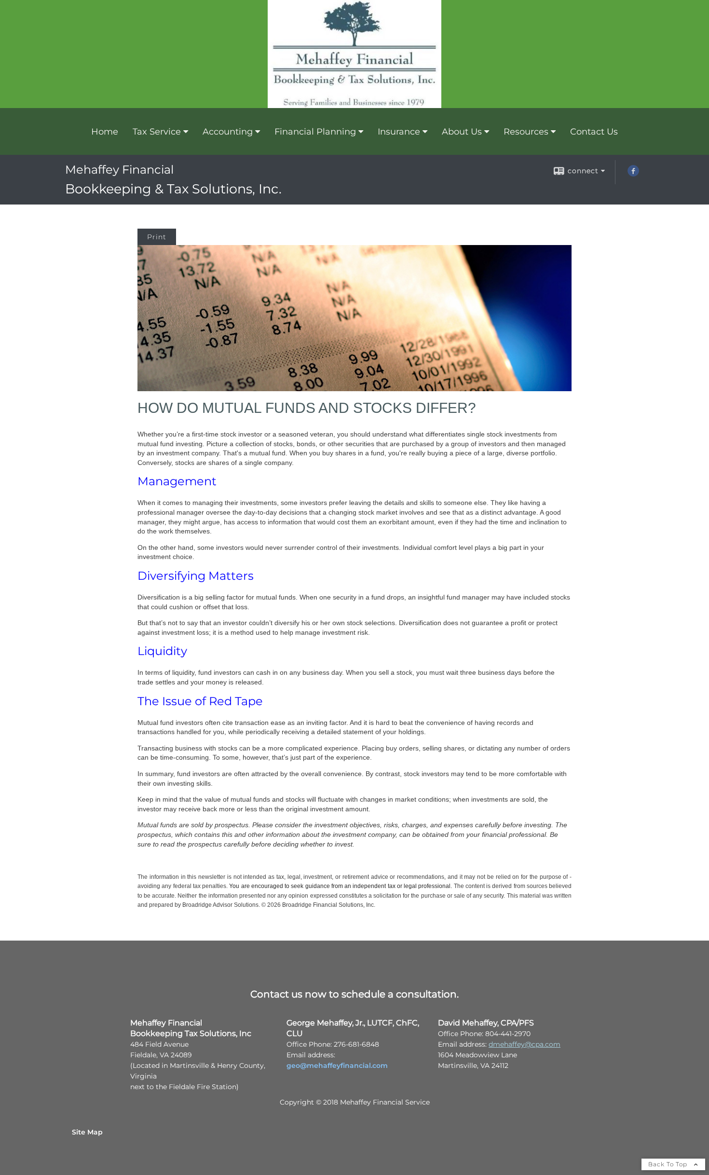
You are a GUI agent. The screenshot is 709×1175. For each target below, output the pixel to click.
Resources (526, 131)
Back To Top (668, 1164)
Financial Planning (315, 131)
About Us (462, 131)
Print (156, 236)
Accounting (228, 131)
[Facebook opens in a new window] (633, 174)
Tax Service (157, 131)
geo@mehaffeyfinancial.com (337, 1065)
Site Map (87, 1132)
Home (104, 131)
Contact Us (594, 131)
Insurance (399, 131)
